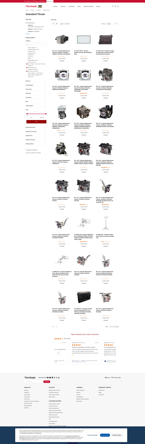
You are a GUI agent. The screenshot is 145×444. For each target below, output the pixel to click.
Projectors (63, 6)
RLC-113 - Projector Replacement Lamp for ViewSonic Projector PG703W (82, 199)
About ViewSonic (80, 390)
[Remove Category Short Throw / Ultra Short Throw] (26, 25)
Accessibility (52, 423)
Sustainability (79, 396)
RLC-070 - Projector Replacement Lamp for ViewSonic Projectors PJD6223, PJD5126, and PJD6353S (61, 52)
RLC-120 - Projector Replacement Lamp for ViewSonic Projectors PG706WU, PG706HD (61, 310)
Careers (78, 394)
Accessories (72, 6)
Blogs (100, 392)
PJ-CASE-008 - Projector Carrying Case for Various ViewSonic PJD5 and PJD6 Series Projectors (105, 52)
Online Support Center (54, 403)
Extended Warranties (54, 417)
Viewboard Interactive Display (31, 401)
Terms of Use (38, 433)
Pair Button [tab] (28, 97)
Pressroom (101, 394)
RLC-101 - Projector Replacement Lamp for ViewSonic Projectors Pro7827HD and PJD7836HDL (104, 88)
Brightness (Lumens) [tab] (31, 131)
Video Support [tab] (29, 105)
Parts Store (27, 399)
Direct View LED (28, 403)
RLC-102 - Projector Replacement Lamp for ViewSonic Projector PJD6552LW (61, 162)
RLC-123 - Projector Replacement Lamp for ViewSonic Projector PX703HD (104, 310)
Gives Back (79, 401)
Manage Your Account (54, 390)
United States (117, 377)
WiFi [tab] (27, 101)
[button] (62, 60)
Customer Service (53, 406)
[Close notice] (125, 435)
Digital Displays (28, 405)
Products (32, 10)
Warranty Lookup (53, 414)
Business (44, 1)
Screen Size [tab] (29, 89)
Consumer (50, 1)
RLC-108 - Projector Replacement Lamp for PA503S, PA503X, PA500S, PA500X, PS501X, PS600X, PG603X (83, 162)
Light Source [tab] (29, 135)
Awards (78, 392)
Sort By (103, 23)
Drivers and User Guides (55, 410)
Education (37, 1)
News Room (102, 390)
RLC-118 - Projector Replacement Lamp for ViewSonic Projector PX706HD (82, 273)
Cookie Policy (30, 433)
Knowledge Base (53, 421)
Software (26, 407)
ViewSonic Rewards (88, 6)
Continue (47, 381)
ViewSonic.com (29, 1)
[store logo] (34, 6)
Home (27, 10)
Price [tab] (27, 109)
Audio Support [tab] (29, 85)
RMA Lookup (52, 396)
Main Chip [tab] (28, 93)
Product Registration (54, 408)
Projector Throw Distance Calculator (58, 425)
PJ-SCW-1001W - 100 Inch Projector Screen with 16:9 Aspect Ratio (83, 52)
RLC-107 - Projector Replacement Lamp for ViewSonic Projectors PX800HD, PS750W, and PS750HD (105, 125)
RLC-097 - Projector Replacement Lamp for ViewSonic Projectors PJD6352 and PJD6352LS (61, 88)
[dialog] (72, 435)
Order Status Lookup (54, 394)
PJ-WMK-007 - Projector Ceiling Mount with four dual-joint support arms (105, 236)
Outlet (79, 6)
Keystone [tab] (28, 81)
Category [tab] (28, 40)
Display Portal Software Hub (56, 412)
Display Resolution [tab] (30, 127)
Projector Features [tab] (30, 139)
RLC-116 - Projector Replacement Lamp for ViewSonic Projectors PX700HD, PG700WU (60, 236)
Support (98, 6)
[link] (85, 361)
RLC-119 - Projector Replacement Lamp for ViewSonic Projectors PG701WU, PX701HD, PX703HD (104, 273)
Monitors (55, 6)
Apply (36, 121)
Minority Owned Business (82, 399)
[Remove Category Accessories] (26, 31)
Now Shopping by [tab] (30, 22)
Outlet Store (27, 396)
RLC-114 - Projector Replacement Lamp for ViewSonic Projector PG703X (60, 199)
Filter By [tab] (53, 19)
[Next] (56, 326)
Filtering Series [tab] (29, 143)
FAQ (50, 419)
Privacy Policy (24, 433)
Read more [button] (84, 355)
